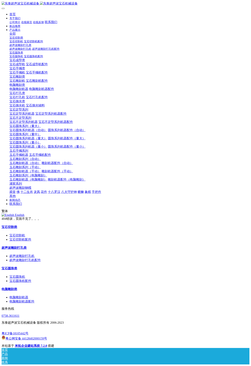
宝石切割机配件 (20, 239)
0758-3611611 (10, 315)
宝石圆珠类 (9, 268)
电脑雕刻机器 (18, 297)
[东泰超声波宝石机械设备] (125, 4)
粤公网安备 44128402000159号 (26, 338)
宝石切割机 (17, 235)
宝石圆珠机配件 (20, 280)
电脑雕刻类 (9, 289)
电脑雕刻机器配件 (22, 301)
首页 (12, 14)
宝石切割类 (9, 227)
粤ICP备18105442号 (15, 333)
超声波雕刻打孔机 (22, 256)
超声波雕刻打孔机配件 (25, 260)
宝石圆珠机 (17, 276)
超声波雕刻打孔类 (14, 247)
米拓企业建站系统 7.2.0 (31, 345)
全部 (12, 33)
